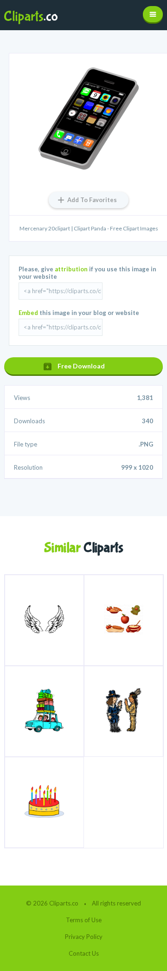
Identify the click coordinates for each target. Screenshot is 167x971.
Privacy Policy (84, 936)
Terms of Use (84, 920)
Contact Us (84, 953)
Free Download (81, 366)
